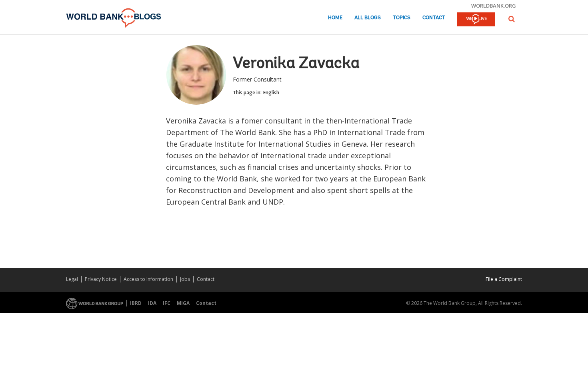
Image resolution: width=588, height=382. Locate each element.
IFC (166, 303)
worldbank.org (493, 5)
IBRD (136, 303)
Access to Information (148, 279)
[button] (511, 19)
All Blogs (367, 17)
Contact (433, 17)
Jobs (185, 279)
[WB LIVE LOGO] (476, 20)
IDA (152, 303)
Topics (401, 17)
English (271, 92)
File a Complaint (504, 279)
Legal (72, 279)
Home (335, 17)
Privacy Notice (101, 279)
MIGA (183, 303)
